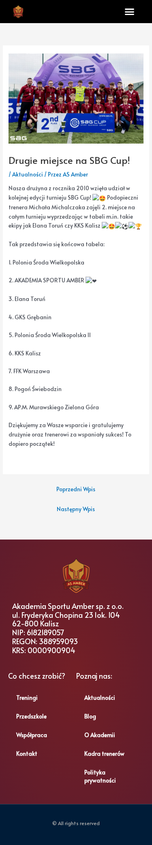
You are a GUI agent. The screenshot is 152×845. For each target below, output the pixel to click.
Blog (90, 716)
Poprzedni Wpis (75, 489)
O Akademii (99, 735)
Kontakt (26, 753)
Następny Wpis (76, 509)
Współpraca (31, 735)
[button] (129, 11)
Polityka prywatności (100, 776)
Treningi (27, 697)
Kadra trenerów (104, 753)
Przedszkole (31, 716)
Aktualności (27, 174)
